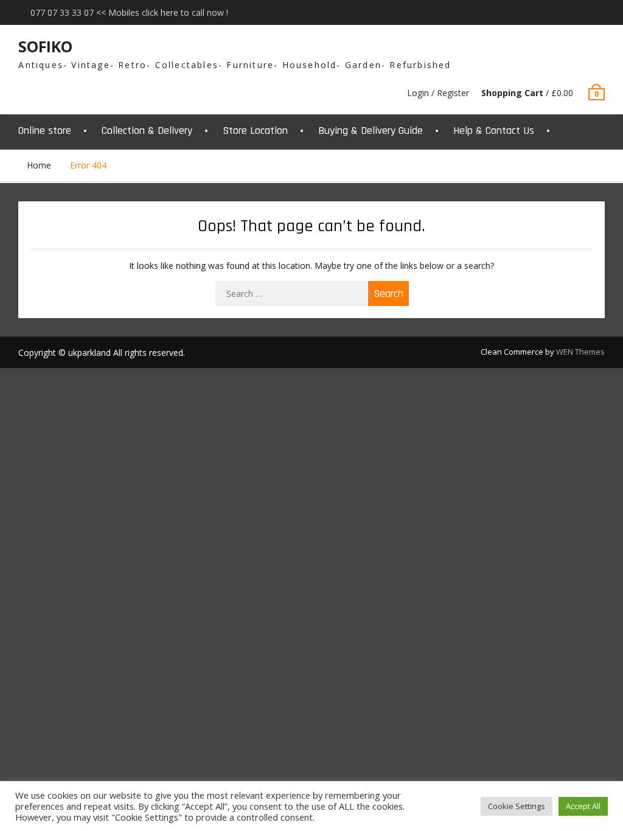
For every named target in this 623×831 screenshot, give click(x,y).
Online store (44, 130)
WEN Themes (580, 351)
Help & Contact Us (493, 130)
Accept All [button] (583, 806)
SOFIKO (45, 46)
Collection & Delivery (147, 130)
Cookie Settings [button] (516, 806)
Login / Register (438, 93)
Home (39, 165)
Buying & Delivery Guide (370, 130)
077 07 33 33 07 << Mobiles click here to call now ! (129, 12)
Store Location (255, 130)
